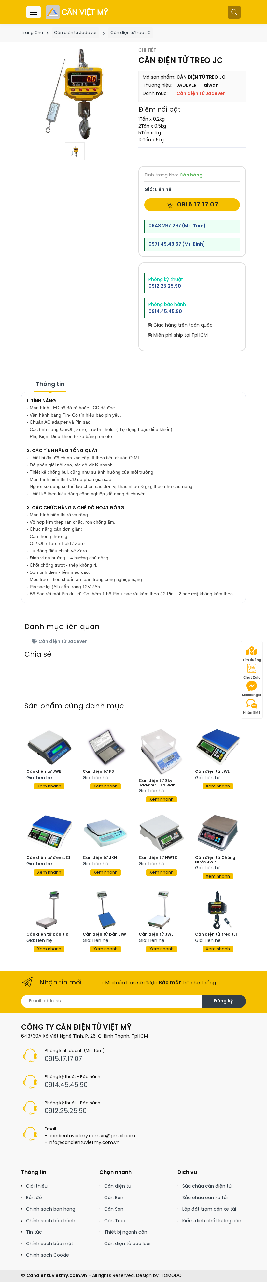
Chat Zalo (251, 677)
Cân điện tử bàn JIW (104, 934)
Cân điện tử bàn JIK (47, 934)
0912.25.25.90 (164, 286)
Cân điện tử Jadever (75, 33)
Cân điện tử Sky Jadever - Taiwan (157, 783)
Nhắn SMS (251, 713)
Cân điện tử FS (98, 772)
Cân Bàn (113, 1198)
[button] (234, 12)
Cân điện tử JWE (43, 772)
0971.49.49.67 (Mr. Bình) (176, 244)
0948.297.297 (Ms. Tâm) (176, 226)
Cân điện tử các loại (127, 1244)
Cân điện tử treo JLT (216, 934)
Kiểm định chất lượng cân (211, 1221)
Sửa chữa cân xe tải (205, 1198)
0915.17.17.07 (197, 204)
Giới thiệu (37, 1186)
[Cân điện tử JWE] (49, 747)
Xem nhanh (49, 786)
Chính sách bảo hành (50, 1221)
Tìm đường (251, 660)
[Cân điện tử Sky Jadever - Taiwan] (162, 751)
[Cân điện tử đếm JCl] (49, 833)
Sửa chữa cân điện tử (207, 1186)
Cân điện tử (117, 1186)
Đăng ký (223, 1001)
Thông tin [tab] (50, 384)
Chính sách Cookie (47, 1255)
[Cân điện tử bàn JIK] (49, 910)
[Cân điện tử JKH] (106, 833)
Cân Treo (114, 1221)
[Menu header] (33, 12)
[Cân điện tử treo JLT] (218, 910)
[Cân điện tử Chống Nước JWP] (218, 833)
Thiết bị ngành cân (125, 1232)
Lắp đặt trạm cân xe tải (209, 1209)
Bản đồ (34, 1198)
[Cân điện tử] (77, 12)
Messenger (251, 695)
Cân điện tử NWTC (158, 858)
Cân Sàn (113, 1209)
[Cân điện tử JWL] (218, 747)
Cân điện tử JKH (100, 858)
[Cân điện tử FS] (106, 747)
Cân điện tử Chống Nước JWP (215, 860)
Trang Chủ (32, 33)
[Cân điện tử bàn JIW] (106, 910)
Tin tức (34, 1232)
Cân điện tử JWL (212, 772)
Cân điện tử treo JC (130, 33)
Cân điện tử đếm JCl (48, 858)
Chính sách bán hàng (50, 1209)
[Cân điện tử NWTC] (162, 833)
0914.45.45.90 (165, 311)
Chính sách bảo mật (49, 1244)
